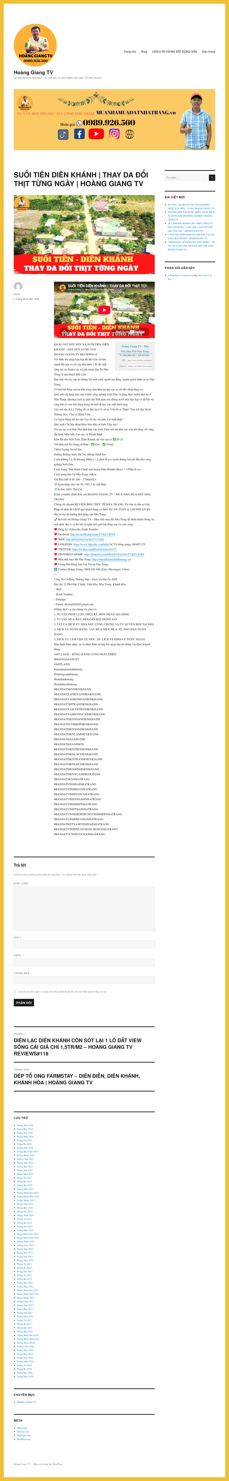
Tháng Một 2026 (25, 1147)
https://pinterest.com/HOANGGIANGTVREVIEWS (114, 554)
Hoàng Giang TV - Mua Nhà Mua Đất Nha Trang (135, 348)
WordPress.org (24, 1439)
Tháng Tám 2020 (25, 1350)
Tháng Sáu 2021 (25, 1312)
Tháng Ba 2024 (24, 1222)
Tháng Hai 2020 (25, 1372)
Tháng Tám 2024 (25, 1204)
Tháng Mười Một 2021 (28, 1294)
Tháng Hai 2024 (25, 1226)
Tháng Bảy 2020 (25, 1354)
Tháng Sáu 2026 (25, 1132)
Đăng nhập (22, 1427)
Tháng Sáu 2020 (25, 1357)
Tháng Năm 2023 (25, 1260)
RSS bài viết (23, 1431)
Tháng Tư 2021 (24, 1320)
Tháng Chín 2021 (25, 1301)
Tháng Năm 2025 (25, 1174)
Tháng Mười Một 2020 (28, 1339)
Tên (17, 937)
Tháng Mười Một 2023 (28, 1237)
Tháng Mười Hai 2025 (27, 1151)
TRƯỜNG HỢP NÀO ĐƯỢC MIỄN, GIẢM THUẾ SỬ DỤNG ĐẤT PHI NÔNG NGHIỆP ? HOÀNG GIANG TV (191, 215)
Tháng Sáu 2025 (25, 1170)
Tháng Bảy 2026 (25, 1129)
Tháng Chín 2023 (25, 1245)
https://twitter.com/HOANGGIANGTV (94, 549)
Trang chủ (129, 51)
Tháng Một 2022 (25, 1286)
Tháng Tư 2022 (24, 1275)
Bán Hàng (208, 51)
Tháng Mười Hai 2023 (27, 1234)
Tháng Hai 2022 (25, 1282)
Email (19, 955)
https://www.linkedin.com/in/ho (91, 544)
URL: (124, 360)
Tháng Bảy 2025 (25, 1166)
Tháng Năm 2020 (25, 1361)
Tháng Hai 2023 (25, 1271)
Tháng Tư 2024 (24, 1219)
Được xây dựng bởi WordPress (48, 1464)
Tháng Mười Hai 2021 (27, 1290)
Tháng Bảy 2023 (25, 1252)
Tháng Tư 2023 (24, 1264)
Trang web (22, 973)
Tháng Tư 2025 (24, 1177)
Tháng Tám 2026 (25, 1125)
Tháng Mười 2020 (26, 1342)
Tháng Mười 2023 (26, 1241)
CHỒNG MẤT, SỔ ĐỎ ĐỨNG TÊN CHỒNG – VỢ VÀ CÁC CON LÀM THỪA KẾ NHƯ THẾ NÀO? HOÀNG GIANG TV (191, 245)
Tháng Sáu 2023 (25, 1256)
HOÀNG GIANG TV (26, 1402)
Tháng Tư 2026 (24, 1140)
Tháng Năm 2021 (25, 1316)
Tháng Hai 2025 (25, 1185)
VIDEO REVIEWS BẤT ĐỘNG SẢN (174, 51)
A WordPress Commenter (180, 275)
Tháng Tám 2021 (25, 1305)
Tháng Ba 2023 (24, 1267)
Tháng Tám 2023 (25, 1249)
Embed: (123, 366)
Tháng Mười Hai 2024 (27, 1192)
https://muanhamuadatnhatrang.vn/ (111, 559)
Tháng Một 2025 (25, 1189)
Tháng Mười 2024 (26, 1200)
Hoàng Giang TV (33, 72)
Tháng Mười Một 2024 (28, 1196)
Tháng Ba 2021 (24, 1324)
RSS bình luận (24, 1435)
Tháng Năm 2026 (25, 1136)
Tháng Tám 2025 (25, 1162)
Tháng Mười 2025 (26, 1155)
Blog (144, 51)
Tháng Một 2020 (25, 1376)
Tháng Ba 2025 (24, 1181)
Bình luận (22, 883)
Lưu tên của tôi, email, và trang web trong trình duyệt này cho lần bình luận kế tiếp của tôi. (63, 991)
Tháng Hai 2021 (25, 1327)
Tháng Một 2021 (25, 1331)
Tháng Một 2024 (25, 1230)
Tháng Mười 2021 (26, 1297)
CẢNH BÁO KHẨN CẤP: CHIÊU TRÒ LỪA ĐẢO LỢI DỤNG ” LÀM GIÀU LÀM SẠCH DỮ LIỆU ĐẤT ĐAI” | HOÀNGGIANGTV (190, 227)
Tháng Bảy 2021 (25, 1309)
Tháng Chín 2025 (25, 1159)
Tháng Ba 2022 (24, 1279)
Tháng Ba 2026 (24, 1144)
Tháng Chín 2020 (25, 1346)
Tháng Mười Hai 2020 (27, 1335)
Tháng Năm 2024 (25, 1215)
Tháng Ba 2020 (24, 1369)
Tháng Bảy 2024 (25, 1207)
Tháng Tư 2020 (24, 1365)
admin (17, 294)
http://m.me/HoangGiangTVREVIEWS (92, 534)
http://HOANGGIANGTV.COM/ (85, 539)
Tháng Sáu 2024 (25, 1211)
